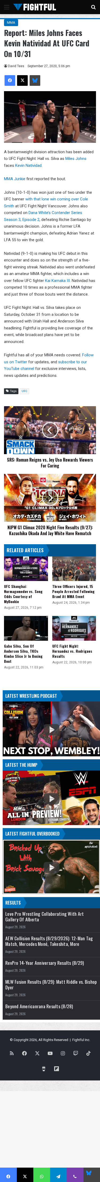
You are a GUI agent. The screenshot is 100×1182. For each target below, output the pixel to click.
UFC (24, 391)
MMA (11, 23)
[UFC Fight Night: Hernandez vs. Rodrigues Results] (74, 628)
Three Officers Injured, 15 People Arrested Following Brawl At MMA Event (73, 591)
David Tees (16, 66)
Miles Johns (75, 158)
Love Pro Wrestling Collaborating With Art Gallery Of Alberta (44, 916)
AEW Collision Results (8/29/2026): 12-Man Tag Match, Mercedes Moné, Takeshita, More (49, 941)
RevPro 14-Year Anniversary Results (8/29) (44, 963)
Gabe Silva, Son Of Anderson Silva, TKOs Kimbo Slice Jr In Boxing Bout (23, 653)
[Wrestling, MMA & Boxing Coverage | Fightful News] (34, 7)
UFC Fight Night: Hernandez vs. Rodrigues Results (72, 651)
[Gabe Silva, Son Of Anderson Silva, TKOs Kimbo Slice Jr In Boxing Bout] (26, 628)
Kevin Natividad (28, 165)
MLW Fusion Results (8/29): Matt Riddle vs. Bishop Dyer (51, 984)
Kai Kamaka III (57, 280)
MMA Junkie (14, 178)
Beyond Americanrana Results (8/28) (39, 1006)
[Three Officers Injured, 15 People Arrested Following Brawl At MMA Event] (74, 568)
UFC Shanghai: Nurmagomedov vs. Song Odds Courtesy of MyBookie (23, 593)
